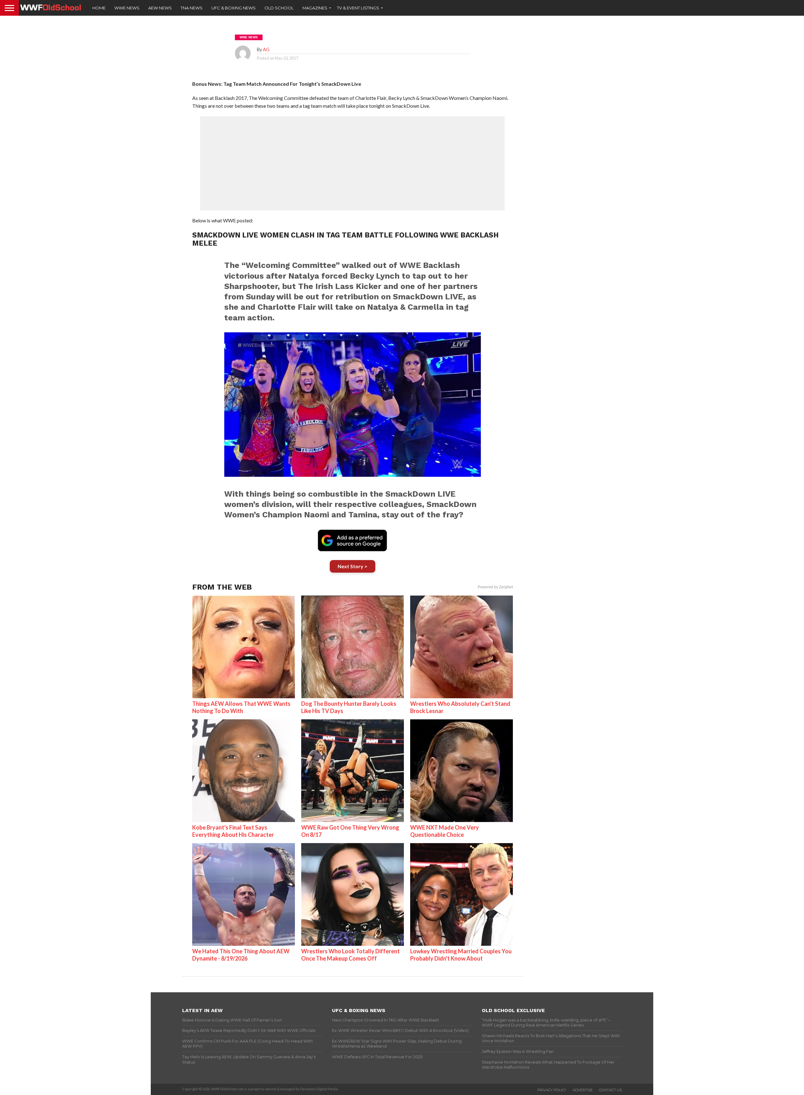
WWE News (126, 7)
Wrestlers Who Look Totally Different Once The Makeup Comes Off (350, 955)
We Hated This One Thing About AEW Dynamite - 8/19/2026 (241, 955)
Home (99, 7)
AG (266, 49)
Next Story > (352, 566)
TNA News (192, 7)
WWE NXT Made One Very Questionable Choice (444, 831)
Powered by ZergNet (495, 587)
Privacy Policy (551, 1090)
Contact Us (610, 1090)
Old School (279, 7)
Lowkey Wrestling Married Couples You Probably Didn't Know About (461, 955)
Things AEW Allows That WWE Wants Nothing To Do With (241, 707)
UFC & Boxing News (233, 7)
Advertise (583, 1090)
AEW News (160, 7)
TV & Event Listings (358, 7)
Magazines (314, 7)
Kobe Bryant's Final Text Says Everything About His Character (233, 831)
